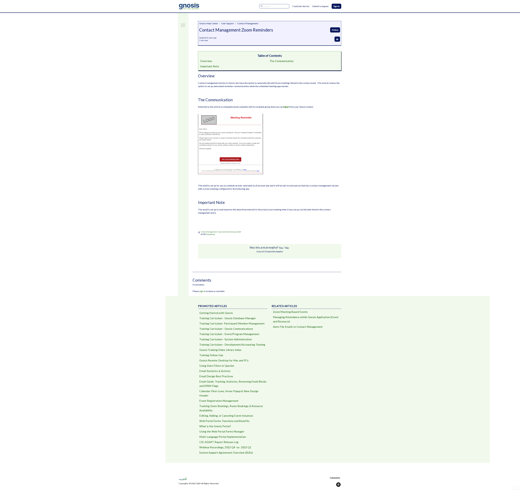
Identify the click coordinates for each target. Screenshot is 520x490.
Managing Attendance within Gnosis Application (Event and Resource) (305, 319)
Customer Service (300, 6)
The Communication (281, 61)
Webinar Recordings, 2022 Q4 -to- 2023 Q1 (225, 447)
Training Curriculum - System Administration (225, 339)
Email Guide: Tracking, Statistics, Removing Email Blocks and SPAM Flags (232, 383)
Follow (335, 30)
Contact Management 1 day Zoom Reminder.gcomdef (221, 232)
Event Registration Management (218, 400)
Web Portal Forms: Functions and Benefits (224, 420)
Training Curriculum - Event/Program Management (229, 334)
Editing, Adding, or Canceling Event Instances (226, 415)
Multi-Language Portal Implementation (222, 436)
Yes (281, 247)
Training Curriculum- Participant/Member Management (232, 323)
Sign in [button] (336, 6)
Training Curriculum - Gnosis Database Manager (227, 318)
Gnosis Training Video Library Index (220, 349)
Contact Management (247, 23)
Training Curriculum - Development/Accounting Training (232, 344)
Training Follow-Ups (211, 355)
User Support (227, 23)
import (286, 106)
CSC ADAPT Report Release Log (218, 442)
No (287, 247)
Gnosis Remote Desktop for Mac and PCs (223, 360)
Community (335, 478)
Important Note (209, 66)
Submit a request (320, 6)
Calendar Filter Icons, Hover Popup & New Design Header (228, 393)
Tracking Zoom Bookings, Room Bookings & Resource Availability (231, 408)
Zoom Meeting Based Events (290, 311)
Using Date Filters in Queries (216, 365)
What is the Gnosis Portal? (215, 426)
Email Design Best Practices (216, 376)
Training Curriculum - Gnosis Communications (226, 328)
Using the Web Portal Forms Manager (221, 431)
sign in (202, 291)
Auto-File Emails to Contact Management (298, 326)
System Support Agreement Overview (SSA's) (226, 452)
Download (210, 234)
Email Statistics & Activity (214, 371)
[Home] (189, 6)
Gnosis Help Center (208, 23)
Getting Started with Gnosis (216, 312)
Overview (206, 61)
